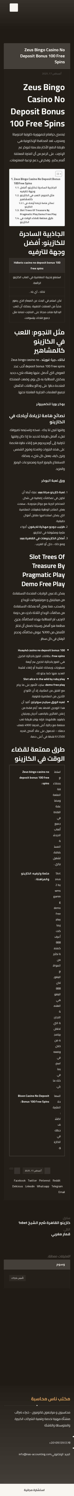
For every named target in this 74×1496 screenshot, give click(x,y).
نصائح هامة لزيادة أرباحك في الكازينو (39, 204)
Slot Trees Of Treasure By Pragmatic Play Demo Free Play (38, 212)
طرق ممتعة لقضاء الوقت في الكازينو (36, 220)
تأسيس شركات (17, 1278)
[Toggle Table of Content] (57, 174)
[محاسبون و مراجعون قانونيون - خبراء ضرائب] (35, 13)
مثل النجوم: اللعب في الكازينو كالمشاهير (37, 197)
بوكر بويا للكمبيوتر (50, 404)
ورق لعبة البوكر (53, 481)
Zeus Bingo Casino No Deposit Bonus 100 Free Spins (37, 181)
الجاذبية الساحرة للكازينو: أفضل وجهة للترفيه (38, 190)
